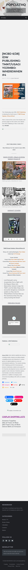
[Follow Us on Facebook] (3, 541)
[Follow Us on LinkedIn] (12, 541)
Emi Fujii (21, 259)
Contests (4, 527)
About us (18, 566)
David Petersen (17, 271)
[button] (26, 18)
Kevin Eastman (13, 261)
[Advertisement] (14, 37)
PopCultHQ (16, 5)
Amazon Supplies (9, 421)
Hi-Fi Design (16, 254)
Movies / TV (5, 519)
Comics (18, 564)
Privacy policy (11, 566)
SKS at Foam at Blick (10, 423)
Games (4, 530)
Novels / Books (6, 522)
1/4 (5, 239)
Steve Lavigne (15, 263)
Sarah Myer (17, 265)
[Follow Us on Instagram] (9, 541)
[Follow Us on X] (6, 541)
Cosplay (6, 564)
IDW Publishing (21, 112)
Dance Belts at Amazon (11, 426)
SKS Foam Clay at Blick (11, 424)
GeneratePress (21, 560)
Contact (22, 564)
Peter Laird (22, 261)
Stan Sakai (22, 252)
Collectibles (5, 525)
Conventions (12, 564)
